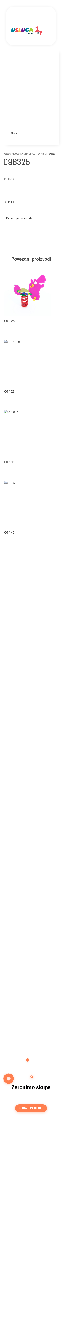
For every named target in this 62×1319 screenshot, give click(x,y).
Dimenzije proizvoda (19, 218)
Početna (7, 153)
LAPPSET (42, 153)
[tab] (19, 218)
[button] (11, 180)
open (47, 90)
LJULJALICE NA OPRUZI (24, 153)
